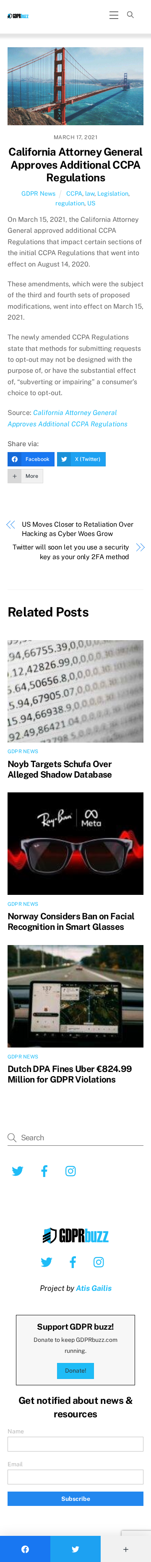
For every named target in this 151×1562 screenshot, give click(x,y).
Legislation (112, 193)
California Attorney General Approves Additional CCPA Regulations (75, 164)
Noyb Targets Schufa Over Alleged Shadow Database (60, 769)
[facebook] (74, 1261)
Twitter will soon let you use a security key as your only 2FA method (71, 551)
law (89, 193)
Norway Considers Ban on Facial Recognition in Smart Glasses (71, 921)
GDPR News (38, 193)
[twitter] (48, 1261)
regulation (69, 203)
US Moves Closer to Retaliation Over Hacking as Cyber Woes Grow (77, 529)
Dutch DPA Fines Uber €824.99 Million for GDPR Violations (70, 1074)
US (91, 203)
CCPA (74, 193)
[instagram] (100, 1261)
